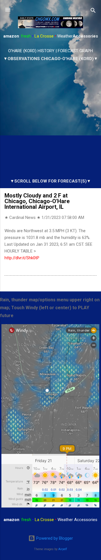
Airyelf (62, 549)
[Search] (93, 11)
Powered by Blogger (54, 538)
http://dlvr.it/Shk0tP (21, 257)
